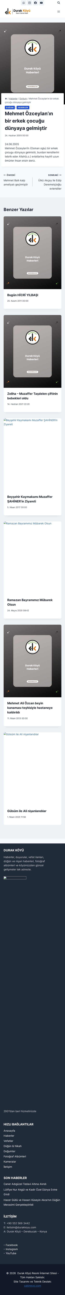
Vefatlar (8, 1140)
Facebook (12, 1245)
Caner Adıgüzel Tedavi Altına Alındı (25, 1184)
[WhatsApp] (23, 2)
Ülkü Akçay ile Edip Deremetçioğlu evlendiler (49, 182)
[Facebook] (35, 2)
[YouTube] (41, 2)
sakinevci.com (32, 1285)
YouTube (11, 1253)
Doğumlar (9, 1151)
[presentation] (32, 252)
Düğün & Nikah (13, 1146)
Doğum (10, 107)
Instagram (12, 1249)
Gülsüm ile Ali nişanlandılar (26, 811)
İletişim (8, 1166)
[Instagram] (29, 2)
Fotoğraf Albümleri (15, 1156)
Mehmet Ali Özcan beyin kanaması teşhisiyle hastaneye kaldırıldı (30, 707)
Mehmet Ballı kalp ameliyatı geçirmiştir (16, 180)
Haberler (23, 107)
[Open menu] (58, 11)
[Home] (6, 98)
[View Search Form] (58, 2)
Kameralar (10, 1161)
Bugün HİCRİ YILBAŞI (22, 295)
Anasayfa (9, 1130)
